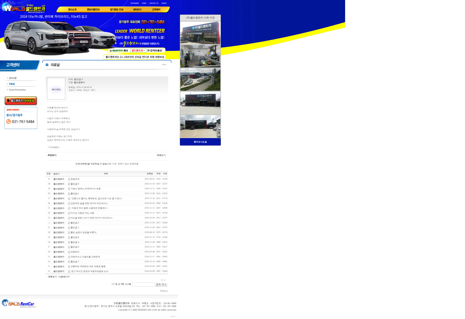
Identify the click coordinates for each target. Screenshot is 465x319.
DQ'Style (164, 291)
